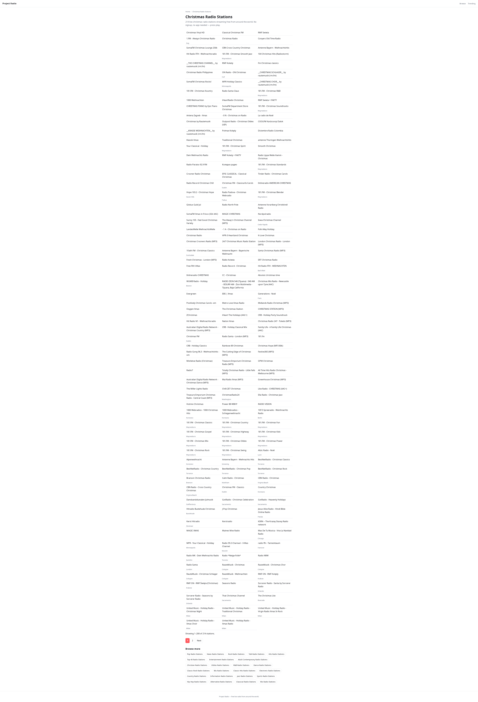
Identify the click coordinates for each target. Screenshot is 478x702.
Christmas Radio (230, 38)
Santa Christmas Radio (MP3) (271, 250)
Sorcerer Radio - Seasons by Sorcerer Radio (199, 597)
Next (199, 640)
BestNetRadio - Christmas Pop (236, 468)
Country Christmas (267, 487)
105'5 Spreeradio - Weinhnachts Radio (273, 412)
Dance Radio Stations (262, 665)
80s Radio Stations (221, 670)
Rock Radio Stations (236, 654)
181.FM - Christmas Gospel (198, 431)
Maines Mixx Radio (231, 530)
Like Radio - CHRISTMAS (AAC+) (272, 388)
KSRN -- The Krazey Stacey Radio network (273, 523)
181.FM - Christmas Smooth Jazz (237, 53)
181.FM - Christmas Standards (272, 164)
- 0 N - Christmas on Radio (234, 115)
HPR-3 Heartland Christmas (235, 235)
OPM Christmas (265, 361)
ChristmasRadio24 (230, 394)
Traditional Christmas (232, 140)
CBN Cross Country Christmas (236, 47)
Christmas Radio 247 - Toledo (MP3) (274, 321)
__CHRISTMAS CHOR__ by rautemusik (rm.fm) (269, 83)
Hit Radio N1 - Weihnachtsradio (201, 321)
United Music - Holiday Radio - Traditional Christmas (236, 610)
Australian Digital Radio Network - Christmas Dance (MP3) (202, 381)
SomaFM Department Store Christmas (235, 108)
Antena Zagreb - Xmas (196, 115)
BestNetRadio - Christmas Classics (274, 459)
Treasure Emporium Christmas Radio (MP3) (236, 363)
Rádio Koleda (228, 259)
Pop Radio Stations (195, 654)
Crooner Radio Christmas (198, 173)
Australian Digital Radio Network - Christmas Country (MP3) (202, 329)
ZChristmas (191, 315)
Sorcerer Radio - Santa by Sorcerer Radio (274, 585)
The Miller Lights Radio (197, 388)
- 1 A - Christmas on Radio (234, 229)
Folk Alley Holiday (266, 229)
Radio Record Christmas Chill (200, 183)
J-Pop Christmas (229, 509)
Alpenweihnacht (194, 459)
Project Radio (9, 3)
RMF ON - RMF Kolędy (268, 574)
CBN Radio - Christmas (268, 478)
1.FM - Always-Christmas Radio (200, 38)
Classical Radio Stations (246, 682)
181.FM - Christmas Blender (271, 192)
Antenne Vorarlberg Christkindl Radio (273, 206)
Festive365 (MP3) (266, 351)
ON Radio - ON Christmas (234, 72)
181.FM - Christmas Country (235, 422)
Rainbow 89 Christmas (232, 345)
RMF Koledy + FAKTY (231, 155)
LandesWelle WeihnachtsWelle (200, 229)
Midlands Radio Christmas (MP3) (273, 303)
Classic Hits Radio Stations (244, 670)
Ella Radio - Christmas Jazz (270, 394)
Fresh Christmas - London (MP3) (201, 259)
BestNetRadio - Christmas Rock (272, 468)
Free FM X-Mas (193, 266)
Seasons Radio (229, 583)
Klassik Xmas (192, 140)
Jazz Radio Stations (245, 676)
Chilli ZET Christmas (231, 388)
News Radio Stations (215, 654)
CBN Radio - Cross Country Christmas (198, 489)
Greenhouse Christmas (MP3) (272, 379)
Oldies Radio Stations (220, 665)
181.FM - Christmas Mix (197, 441)
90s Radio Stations (267, 682)
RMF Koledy (227, 63)
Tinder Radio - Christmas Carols (273, 173)
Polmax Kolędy (229, 130)
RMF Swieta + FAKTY (267, 100)
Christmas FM (192, 336)
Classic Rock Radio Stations (198, 670)
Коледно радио (229, 164)
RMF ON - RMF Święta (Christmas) (202, 583)
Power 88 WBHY (229, 404)
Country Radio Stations (196, 676)
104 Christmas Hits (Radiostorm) (273, 53)
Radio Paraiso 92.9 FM (196, 164)
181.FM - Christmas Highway (235, 431)
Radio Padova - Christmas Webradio (234, 194)
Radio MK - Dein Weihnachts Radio (202, 555)
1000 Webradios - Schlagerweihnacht (231, 412)
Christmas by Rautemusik (198, 121)
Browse (463, 3)
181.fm (261, 336)
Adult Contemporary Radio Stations (252, 659)
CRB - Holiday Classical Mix (234, 327)
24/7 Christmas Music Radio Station (239, 241)
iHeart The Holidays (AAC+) (234, 315)
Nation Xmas (228, 321)
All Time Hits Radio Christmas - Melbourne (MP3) (272, 372)
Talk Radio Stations (256, 654)
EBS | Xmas (227, 293)
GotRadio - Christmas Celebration (238, 499)
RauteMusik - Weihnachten (234, 574)
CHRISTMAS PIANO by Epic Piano (201, 106)
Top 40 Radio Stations (196, 659)
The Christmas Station (232, 309)
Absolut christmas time (269, 275)
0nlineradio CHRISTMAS (197, 275)
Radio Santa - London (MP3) (235, 336)
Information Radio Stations (221, 676)
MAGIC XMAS (192, 530)
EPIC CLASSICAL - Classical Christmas (234, 175)
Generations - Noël (267, 293)
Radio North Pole (230, 204)
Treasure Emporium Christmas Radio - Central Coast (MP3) (200, 396)
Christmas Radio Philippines (199, 72)
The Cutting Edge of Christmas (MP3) (236, 353)
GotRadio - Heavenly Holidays (272, 499)
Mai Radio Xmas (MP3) (232, 379)
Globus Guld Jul (193, 204)
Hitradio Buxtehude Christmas (200, 509)
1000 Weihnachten (195, 100)
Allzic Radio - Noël (266, 450)
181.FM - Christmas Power (270, 441)
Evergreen (191, 293)
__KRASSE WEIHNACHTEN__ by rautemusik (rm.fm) (200, 132)
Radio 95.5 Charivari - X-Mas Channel (235, 545)
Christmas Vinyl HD (195, 32)
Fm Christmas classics (268, 63)
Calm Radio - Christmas (233, 478)
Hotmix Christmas (194, 404)
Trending (472, 3)
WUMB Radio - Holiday (197, 281)
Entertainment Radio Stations (221, 659)
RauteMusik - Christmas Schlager (202, 574)
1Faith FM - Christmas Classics (200, 250)
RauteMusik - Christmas (233, 564)
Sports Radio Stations (266, 676)
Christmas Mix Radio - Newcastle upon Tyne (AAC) (273, 283)
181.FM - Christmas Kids (269, 431)
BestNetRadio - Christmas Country (202, 468)
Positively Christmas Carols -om (201, 303)
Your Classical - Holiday (197, 146)
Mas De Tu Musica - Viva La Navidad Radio (274, 532)
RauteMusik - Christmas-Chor (272, 564)
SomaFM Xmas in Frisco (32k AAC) (202, 214)
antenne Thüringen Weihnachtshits (274, 140)
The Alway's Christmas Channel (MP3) (237, 222)
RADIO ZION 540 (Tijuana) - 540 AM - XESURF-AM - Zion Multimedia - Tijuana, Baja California (238, 284)
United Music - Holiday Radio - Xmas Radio (236, 622)
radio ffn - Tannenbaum (269, 543)
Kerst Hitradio (193, 521)
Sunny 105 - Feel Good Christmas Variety (201, 222)
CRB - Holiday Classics (196, 345)
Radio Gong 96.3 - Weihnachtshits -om (202, 353)
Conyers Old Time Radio (269, 38)
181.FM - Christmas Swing (234, 450)
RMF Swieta (263, 32)
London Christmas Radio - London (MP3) (274, 243)
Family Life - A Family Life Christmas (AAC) (274, 329)
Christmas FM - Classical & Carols (237, 183)
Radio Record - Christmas (234, 266)
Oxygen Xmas (192, 309)
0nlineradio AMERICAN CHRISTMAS (274, 183)
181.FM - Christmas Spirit (234, 146)
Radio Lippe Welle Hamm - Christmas (270, 157)
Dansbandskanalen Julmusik (199, 499)
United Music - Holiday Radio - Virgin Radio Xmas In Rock (272, 610)
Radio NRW (263, 555)
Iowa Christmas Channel (269, 220)
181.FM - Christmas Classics (199, 422)
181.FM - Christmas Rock (197, 450)
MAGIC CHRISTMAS (231, 214)
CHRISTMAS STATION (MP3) (271, 309)
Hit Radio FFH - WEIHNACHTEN (272, 266)
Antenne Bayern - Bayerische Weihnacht (235, 252)
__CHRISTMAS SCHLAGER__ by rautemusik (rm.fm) (272, 74)
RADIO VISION (264, 404)
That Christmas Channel (233, 595)
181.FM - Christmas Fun (269, 422)
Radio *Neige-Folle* (231, 555)
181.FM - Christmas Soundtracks (273, 106)
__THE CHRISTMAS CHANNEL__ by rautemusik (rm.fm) (202, 65)
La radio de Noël (265, 115)
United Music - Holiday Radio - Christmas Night (200, 610)
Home (187, 11)
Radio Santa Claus (230, 91)
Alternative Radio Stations (221, 682)
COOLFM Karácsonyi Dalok (270, 121)
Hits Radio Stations (276, 654)
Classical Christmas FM (233, 32)
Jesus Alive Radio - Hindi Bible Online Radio (271, 511)
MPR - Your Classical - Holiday (200, 543)
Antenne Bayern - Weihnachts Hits (238, 459)
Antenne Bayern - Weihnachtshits (273, 47)
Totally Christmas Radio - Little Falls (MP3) (238, 372)
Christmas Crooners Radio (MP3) (201, 241)
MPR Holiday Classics (232, 81)
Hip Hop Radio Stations (196, 682)
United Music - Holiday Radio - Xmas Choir (200, 622)
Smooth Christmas (267, 146)
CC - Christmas (229, 275)
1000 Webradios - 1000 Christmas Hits (202, 412)
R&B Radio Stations (241, 665)
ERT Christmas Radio (267, 259)
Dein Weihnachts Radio (197, 155)
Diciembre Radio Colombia (270, 130)
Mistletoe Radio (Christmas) (199, 361)
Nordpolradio (264, 214)
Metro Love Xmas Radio (233, 303)
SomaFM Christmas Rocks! (198, 81)
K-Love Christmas (266, 235)
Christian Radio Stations (197, 665)
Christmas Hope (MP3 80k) (270, 345)
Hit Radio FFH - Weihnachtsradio (201, 53)
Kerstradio (227, 521)
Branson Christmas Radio (198, 478)
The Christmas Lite (266, 595)
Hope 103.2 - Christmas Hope (200, 192)
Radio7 (189, 370)
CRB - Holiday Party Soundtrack (272, 315)
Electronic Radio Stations (270, 670)
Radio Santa (192, 564)
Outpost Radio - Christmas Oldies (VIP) (238, 123)
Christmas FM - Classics (233, 487)
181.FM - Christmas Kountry (199, 91)
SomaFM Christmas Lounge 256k (201, 47)
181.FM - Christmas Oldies (234, 441)
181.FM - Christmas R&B (269, 91)
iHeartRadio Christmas (232, 100)
